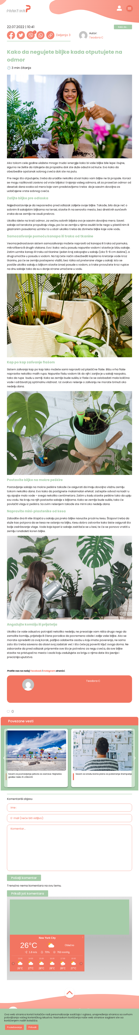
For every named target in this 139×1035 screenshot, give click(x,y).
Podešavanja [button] (14, 1027)
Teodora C (96, 37)
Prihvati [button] (32, 1027)
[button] (4, 757)
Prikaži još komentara (27, 893)
